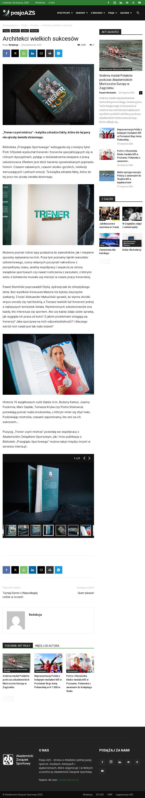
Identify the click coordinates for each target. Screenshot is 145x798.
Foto (102, 219)
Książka (35, 25)
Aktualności (40, 671)
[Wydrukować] (50, 53)
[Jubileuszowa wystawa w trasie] (109, 214)
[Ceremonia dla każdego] (109, 240)
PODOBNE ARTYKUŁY (18, 645)
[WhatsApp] (24, 53)
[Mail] (127, 2)
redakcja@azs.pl (68, 780)
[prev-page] (5, 698)
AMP (109, 794)
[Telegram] (58, 53)
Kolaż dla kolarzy (131, 249)
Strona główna (10, 25)
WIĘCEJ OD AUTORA (47, 645)
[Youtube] (139, 2)
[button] (137, 13)
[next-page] (11, 698)
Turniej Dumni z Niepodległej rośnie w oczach (20, 595)
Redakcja (13, 44)
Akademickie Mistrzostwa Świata (129, 243)
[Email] (41, 53)
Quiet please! (86, 593)
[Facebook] (108, 2)
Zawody (80, 12)
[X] (133, 2)
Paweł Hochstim (107, 92)
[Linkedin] (121, 2)
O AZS (52, 2)
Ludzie (25, 30)
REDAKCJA (40, 2)
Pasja (111, 12)
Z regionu (96, 12)
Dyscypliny (63, 12)
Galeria (124, 12)
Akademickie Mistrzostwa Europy (16, 670)
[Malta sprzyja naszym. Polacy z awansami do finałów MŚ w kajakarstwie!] (106, 176)
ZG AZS (100, 794)
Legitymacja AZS (124, 794)
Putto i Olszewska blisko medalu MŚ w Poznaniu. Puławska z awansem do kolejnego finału (79, 683)
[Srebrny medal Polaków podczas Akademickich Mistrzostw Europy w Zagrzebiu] (16, 663)
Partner (34, 30)
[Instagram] (114, 2)
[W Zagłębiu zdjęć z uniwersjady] (132, 214)
